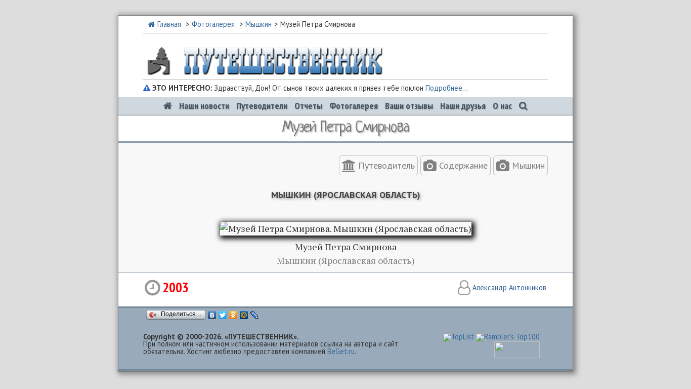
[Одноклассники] (233, 315)
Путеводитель (385, 165)
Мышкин (258, 24)
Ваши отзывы (409, 105)
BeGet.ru (341, 351)
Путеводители (261, 105)
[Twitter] (223, 315)
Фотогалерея (213, 24)
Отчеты (308, 105)
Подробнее (443, 88)
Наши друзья (463, 105)
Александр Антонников (509, 287)
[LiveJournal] (254, 315)
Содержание (462, 165)
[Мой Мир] (244, 315)
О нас (502, 105)
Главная (169, 24)
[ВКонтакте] (212, 315)
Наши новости (204, 105)
